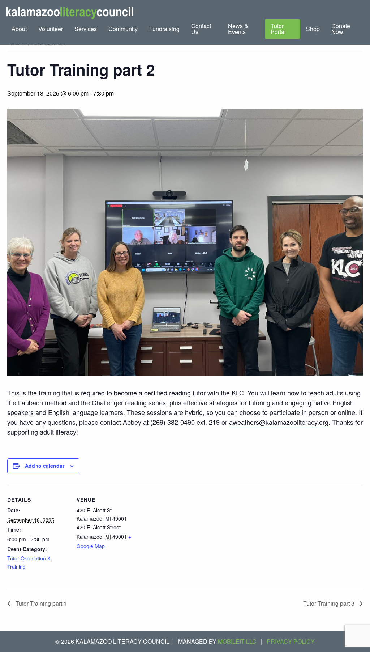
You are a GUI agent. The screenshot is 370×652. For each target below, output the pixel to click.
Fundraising (164, 29)
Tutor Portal (278, 29)
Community (123, 29)
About (19, 29)
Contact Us (201, 29)
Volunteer (50, 29)
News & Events (238, 29)
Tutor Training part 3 (329, 603)
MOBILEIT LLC (237, 641)
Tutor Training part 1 (40, 603)
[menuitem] (19, 29)
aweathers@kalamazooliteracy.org (278, 422)
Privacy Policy (291, 641)
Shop (313, 29)
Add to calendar (44, 465)
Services (85, 29)
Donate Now (340, 29)
